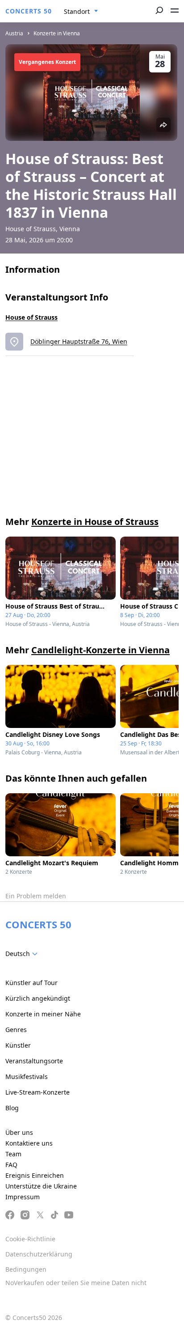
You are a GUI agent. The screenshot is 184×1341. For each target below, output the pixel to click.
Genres (16, 1029)
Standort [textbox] (77, 11)
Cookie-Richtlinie (30, 1239)
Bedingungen (25, 1269)
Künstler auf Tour (31, 982)
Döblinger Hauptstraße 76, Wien (78, 341)
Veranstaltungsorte (34, 1061)
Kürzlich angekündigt (37, 998)
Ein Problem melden (35, 896)
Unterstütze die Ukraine (41, 1186)
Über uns (19, 1132)
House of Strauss (31, 317)
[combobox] (81, 12)
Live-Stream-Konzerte (37, 1092)
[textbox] (23, 954)
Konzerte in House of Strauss (95, 522)
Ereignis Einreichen (34, 1175)
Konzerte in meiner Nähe (43, 1014)
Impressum (22, 1197)
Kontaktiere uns (29, 1143)
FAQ (11, 1164)
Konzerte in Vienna (56, 33)
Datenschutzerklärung (38, 1254)
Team (13, 1154)
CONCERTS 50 (28, 11)
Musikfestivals (26, 1076)
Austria (14, 33)
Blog (12, 1108)
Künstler (18, 1045)
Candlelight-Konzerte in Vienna (100, 650)
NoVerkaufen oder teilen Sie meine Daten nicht (75, 1282)
